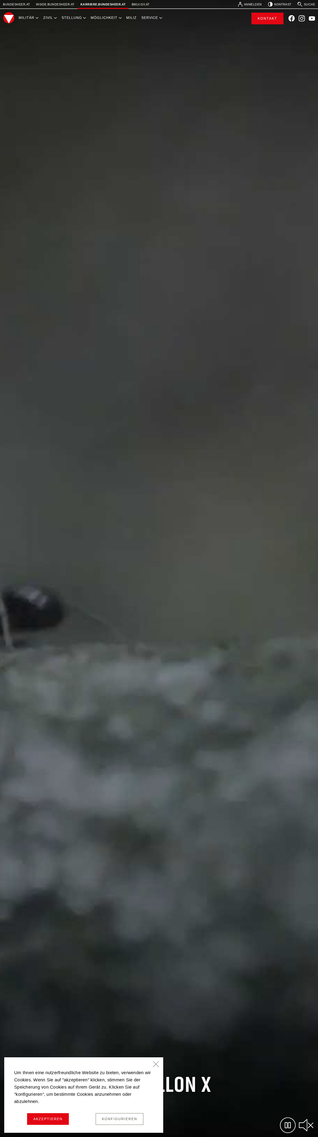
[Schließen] (156, 1064)
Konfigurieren (119, 1119)
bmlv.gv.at (141, 4)
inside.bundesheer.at (55, 4)
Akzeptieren (48, 1119)
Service (149, 18)
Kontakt (267, 18)
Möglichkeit (104, 18)
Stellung (72, 18)
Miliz (131, 18)
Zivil (48, 18)
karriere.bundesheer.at (103, 4)
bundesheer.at (16, 4)
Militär (26, 18)
